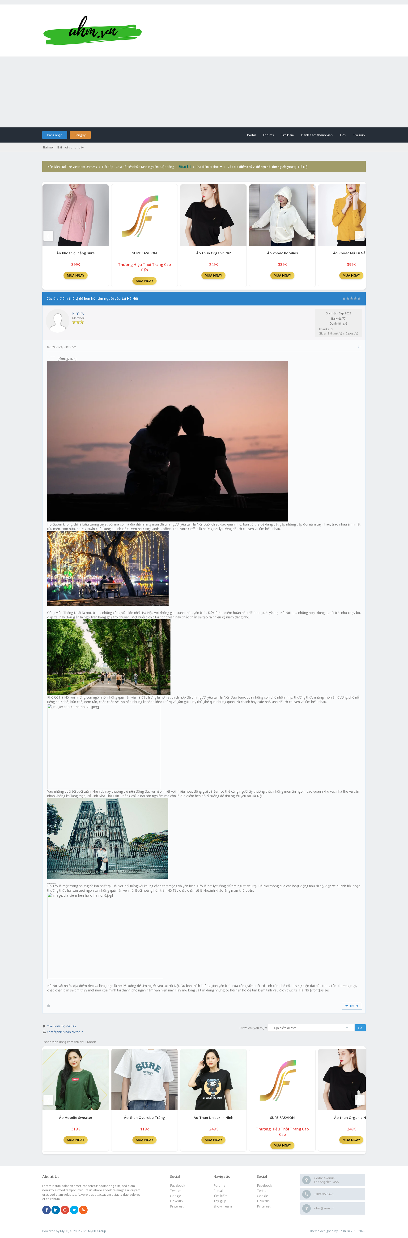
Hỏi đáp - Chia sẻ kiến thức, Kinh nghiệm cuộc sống (138, 167)
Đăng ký (80, 135)
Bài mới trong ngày (70, 147)
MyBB (64, 1231)
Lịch (343, 135)
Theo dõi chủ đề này (61, 1026)
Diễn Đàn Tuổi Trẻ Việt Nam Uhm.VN (72, 167)
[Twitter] (74, 1210)
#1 (359, 346)
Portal (251, 135)
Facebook (264, 1185)
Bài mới (48, 147)
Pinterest (264, 1206)
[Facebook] (46, 1210)
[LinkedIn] (55, 1210)
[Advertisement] (204, 92)
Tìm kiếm (287, 135)
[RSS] (83, 1210)
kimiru (78, 313)
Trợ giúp (359, 135)
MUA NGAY (75, 275)
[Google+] (65, 1210)
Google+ (263, 1196)
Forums (268, 135)
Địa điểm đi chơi (207, 167)
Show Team (222, 1206)
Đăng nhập (54, 135)
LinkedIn (263, 1201)
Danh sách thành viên (317, 135)
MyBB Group (97, 1231)
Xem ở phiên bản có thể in (65, 1032)
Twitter (262, 1190)
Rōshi (343, 1231)
